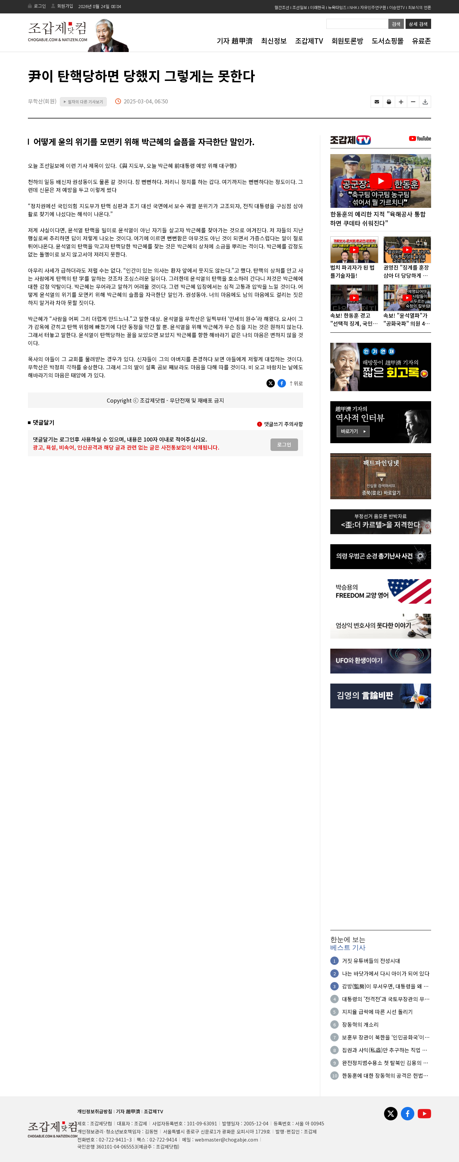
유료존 (421, 41)
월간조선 (282, 7)
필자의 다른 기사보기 (83, 101)
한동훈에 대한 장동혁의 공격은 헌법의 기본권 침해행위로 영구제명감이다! (385, 1075)
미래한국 (317, 7)
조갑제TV (309, 41)
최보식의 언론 (419, 7)
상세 (418, 23)
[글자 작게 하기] (413, 101)
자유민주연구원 (373, 7)
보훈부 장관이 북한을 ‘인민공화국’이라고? (385, 1037)
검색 (396, 23)
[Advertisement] (380, 819)
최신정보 (274, 41)
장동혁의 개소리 (360, 1024)
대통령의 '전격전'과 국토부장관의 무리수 (385, 999)
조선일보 (299, 7)
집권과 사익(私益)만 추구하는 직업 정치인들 (384, 1050)
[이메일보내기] (377, 101)
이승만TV (397, 7)
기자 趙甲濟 (235, 41)
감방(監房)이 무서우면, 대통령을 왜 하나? (385, 986)
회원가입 (65, 6)
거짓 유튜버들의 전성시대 (371, 961)
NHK (353, 7)
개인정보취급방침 (94, 1111)
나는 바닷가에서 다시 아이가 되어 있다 (385, 973)
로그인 (40, 6)
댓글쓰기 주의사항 (283, 423)
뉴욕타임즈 (337, 7)
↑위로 (296, 383)
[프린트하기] (389, 101)
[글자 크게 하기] (401, 101)
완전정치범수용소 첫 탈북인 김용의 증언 (385, 1063)
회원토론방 (347, 41)
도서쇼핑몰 (388, 41)
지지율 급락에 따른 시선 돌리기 (377, 1012)
